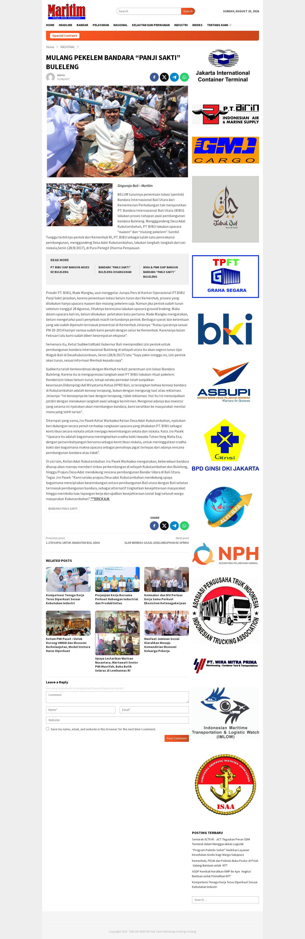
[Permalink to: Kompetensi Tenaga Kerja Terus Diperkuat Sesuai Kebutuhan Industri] (68, 579)
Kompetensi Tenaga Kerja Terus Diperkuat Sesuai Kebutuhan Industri (65, 599)
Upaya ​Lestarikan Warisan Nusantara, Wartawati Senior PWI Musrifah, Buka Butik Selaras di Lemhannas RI (116, 664)
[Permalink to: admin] (50, 77)
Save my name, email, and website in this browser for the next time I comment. (103, 729)
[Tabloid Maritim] (66, 11)
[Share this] (154, 77)
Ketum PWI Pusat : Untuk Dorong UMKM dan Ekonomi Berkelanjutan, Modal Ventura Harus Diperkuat (68, 645)
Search (188, 11)
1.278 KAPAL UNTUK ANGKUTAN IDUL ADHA (73, 540)
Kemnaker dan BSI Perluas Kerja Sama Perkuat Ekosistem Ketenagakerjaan (165, 599)
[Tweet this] (164, 77)
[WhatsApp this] (184, 77)
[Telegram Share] (174, 77)
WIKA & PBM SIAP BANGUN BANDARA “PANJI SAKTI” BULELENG (160, 272)
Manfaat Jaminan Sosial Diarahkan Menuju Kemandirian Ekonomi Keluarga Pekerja (161, 645)
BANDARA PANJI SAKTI (62, 509)
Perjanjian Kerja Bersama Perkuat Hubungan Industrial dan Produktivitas (116, 599)
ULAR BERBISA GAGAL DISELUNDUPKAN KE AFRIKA (157, 540)
